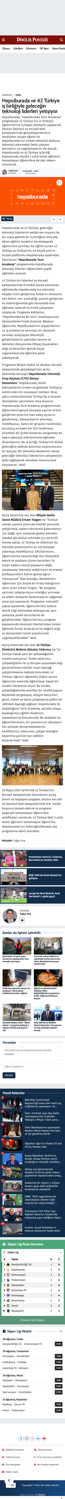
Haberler (7, 95)
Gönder (9, 1075)
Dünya (6, 48)
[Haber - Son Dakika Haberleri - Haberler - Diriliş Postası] (32, 40)
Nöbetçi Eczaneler (15, 1449)
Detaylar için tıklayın (33, 1320)
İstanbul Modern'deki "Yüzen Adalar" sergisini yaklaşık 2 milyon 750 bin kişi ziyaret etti (16, 1026)
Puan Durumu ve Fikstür (49, 1457)
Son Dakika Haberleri (48, 1464)
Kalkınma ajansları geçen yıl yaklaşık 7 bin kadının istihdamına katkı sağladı (16, 991)
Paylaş (9, 218)
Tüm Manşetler (13, 1464)
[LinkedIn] (38, 1438)
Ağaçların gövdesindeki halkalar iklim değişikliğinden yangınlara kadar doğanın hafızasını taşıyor (47, 993)
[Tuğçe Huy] (10, 915)
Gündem (18, 48)
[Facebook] (21, 1438)
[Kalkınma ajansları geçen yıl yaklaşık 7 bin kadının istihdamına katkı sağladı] (17, 977)
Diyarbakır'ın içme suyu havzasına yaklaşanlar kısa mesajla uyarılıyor (16, 959)
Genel (18, 95)
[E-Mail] (22, 920)
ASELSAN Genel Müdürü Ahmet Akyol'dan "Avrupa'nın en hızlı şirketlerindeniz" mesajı (48, 1026)
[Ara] (61, 40)
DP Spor (44, 48)
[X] (26, 1438)
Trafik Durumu (12, 1457)
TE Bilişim (40, 1494)
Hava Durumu (45, 1449)
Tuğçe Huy (25, 913)
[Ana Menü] (3, 39)
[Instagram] (32, 1438)
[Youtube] (44, 1438)
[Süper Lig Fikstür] (61, 1331)
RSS (12, 1485)
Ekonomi (31, 48)
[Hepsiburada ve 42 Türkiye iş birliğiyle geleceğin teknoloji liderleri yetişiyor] (32, 196)
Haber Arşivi (12, 1472)
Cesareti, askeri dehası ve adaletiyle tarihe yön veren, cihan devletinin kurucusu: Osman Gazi (47, 960)
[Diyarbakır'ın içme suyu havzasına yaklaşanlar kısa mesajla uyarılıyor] (17, 945)
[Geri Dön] (9, 1480)
